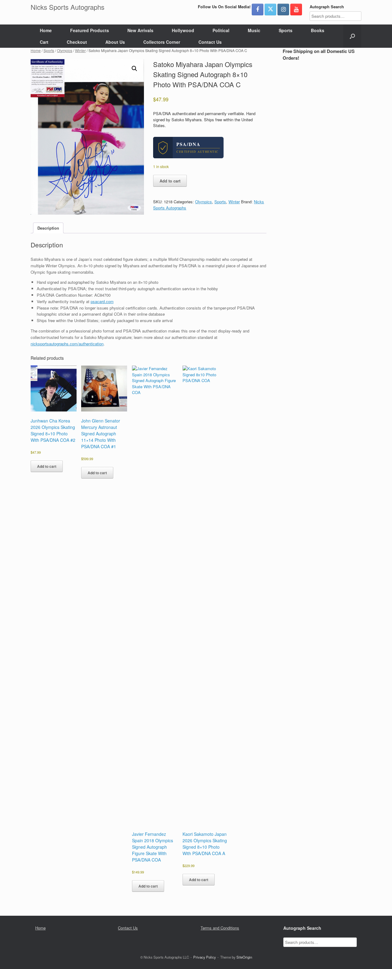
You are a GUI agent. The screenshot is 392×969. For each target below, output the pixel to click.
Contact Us (210, 42)
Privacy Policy (204, 957)
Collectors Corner (161, 42)
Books (317, 30)
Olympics (64, 50)
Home (46, 30)
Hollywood (183, 30)
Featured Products (89, 30)
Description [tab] (48, 228)
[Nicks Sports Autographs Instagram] (283, 9)
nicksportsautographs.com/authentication (67, 344)
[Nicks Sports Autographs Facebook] (257, 9)
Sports (285, 30)
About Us (115, 42)
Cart (44, 42)
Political (221, 30)
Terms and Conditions (220, 928)
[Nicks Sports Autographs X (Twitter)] (270, 9)
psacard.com (102, 301)
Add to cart (170, 181)
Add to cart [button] (46, 466)
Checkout (77, 42)
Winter (80, 50)
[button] (352, 36)
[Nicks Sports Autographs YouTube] (296, 9)
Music (254, 30)
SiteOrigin (244, 957)
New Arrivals (140, 30)
